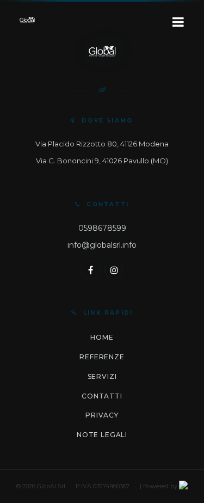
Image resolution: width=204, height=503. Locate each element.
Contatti (102, 396)
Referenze (102, 357)
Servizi (102, 376)
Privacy (102, 415)
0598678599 (102, 228)
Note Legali (102, 435)
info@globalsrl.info (102, 245)
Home (101, 337)
